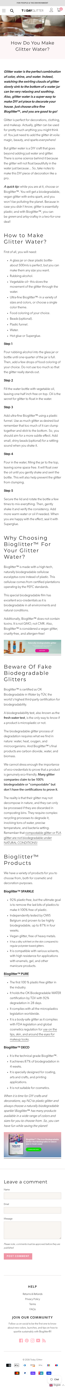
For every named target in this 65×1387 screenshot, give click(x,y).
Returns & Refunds (32, 1294)
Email (6, 1204)
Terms (32, 1304)
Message (8, 1219)
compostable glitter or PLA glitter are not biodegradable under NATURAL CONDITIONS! (32, 838)
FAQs (32, 1309)
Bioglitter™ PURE (16, 974)
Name (7, 1189)
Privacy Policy (32, 1299)
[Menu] (4, 11)
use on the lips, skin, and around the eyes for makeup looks (33, 1034)
